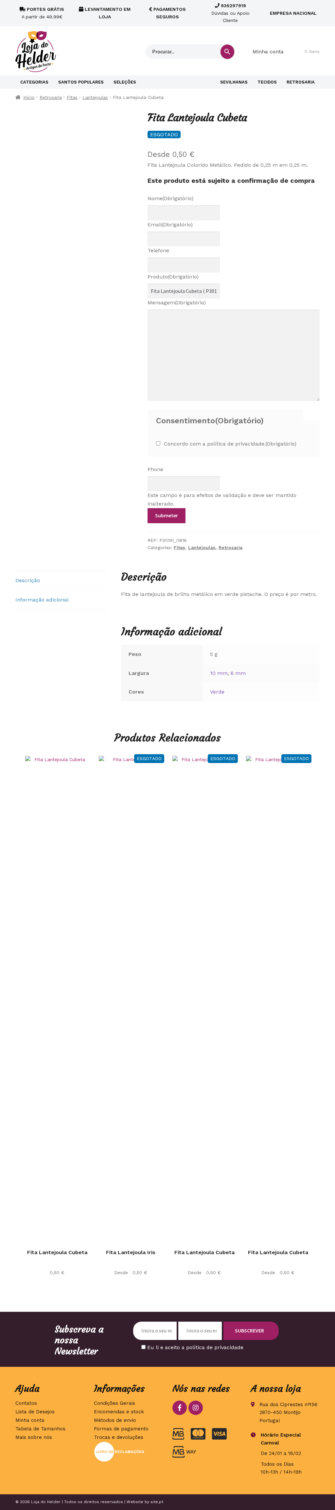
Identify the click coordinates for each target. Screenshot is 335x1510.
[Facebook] (179, 1408)
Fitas (72, 97)
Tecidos (267, 82)
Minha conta (268, 51)
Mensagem (177, 302)
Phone (155, 469)
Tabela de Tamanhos (40, 1429)
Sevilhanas (234, 82)
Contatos (26, 1403)
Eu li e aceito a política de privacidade (195, 1347)
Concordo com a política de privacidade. (230, 444)
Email (170, 224)
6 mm (238, 673)
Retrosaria (301, 82)
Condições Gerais (114, 1403)
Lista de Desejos (35, 1412)
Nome (170, 198)
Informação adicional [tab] (42, 600)
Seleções (125, 82)
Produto (173, 277)
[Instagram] (195, 1408)
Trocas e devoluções (118, 1437)
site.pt (156, 1502)
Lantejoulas (95, 97)
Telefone (158, 250)
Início (29, 97)
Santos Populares (81, 82)
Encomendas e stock (119, 1412)
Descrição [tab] (27, 580)
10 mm (219, 673)
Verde (217, 692)
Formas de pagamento (121, 1429)
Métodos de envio (115, 1420)
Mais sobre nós (33, 1437)
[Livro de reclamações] (128, 1451)
